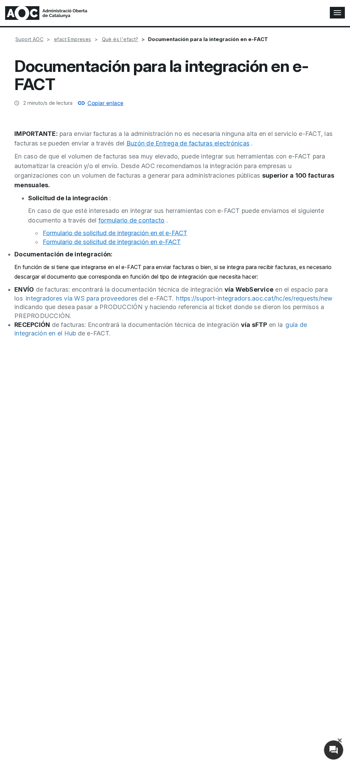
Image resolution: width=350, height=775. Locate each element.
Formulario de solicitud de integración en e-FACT (112, 241)
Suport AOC (29, 39)
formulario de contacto (131, 220)
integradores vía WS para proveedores (81, 298)
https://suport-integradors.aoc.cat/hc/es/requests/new (254, 298)
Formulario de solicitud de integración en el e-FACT (115, 233)
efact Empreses (72, 39)
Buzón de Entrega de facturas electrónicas (188, 143)
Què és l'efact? (120, 39)
